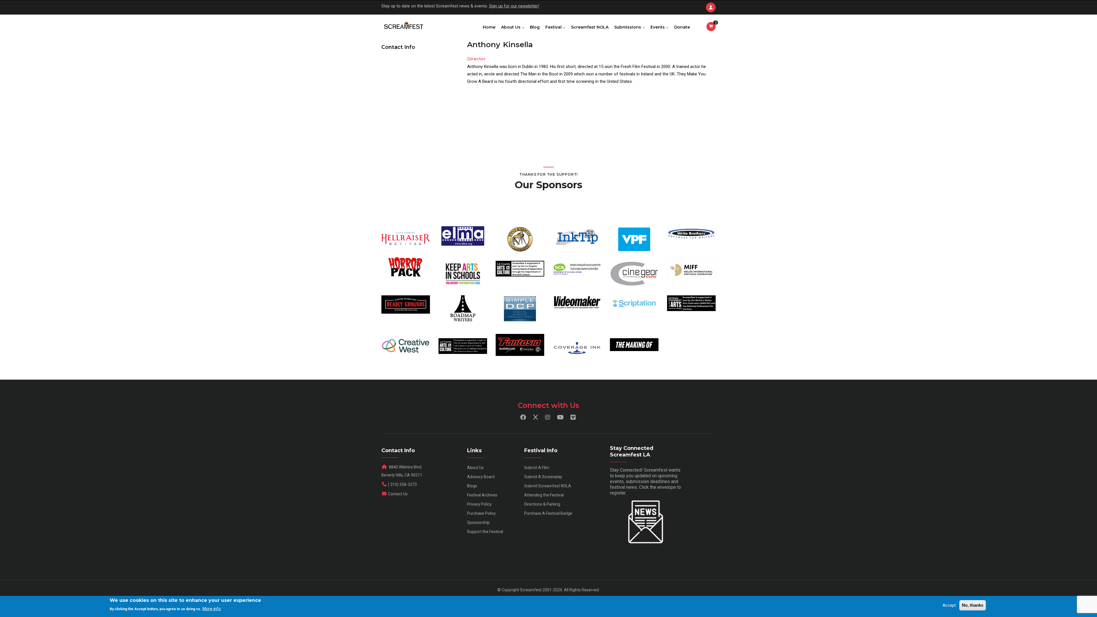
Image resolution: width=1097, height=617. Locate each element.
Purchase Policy (481, 513)
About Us (511, 27)
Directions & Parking (542, 504)
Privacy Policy (479, 504)
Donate (682, 27)
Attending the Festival (544, 495)
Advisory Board (481, 476)
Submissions (628, 27)
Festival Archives (482, 495)
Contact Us (398, 494)
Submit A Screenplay (543, 476)
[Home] (403, 26)
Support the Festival (485, 531)
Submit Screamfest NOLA (547, 486)
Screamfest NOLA (589, 27)
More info (212, 608)
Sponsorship (478, 522)
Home (489, 27)
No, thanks (972, 605)
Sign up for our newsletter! (514, 6)
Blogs (472, 486)
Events (658, 27)
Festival (554, 27)
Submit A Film (536, 467)
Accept (949, 605)
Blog (535, 27)
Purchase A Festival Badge (548, 513)
